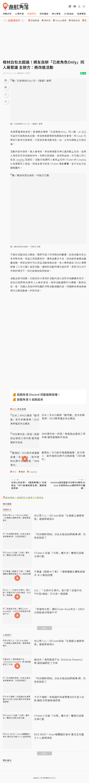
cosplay (33, 472)
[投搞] (70, 6)
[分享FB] (6, 80)
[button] (84, 6)
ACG (14, 472)
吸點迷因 (75, 20)
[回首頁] (16, 7)
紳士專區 (56, 13)
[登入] (79, 6)
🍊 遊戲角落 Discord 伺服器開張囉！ (36, 394)
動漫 (23, 472)
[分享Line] (6, 87)
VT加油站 (69, 13)
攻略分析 (7, 13)
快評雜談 (44, 13)
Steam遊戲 (61, 20)
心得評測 (19, 13)
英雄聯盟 (35, 20)
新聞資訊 (31, 13)
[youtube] (74, 6)
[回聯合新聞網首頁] (5, 7)
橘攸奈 (47, 20)
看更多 (44, 628)
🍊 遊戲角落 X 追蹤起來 (28, 399)
